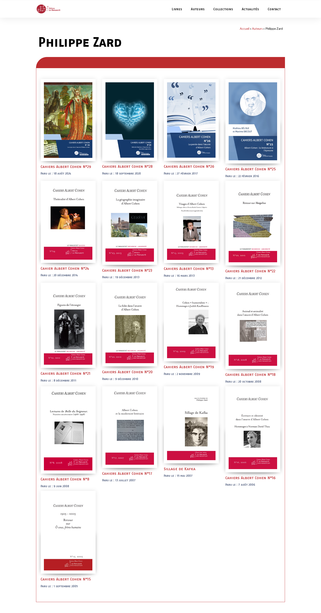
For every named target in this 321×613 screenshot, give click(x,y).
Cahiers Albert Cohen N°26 (189, 166)
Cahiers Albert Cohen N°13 (189, 268)
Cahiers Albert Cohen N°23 (127, 270)
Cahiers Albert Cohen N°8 (65, 479)
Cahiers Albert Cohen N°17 (127, 473)
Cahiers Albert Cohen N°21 (65, 373)
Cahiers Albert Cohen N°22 (250, 271)
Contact (274, 9)
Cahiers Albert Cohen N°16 (250, 477)
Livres (177, 9)
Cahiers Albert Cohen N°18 (250, 374)
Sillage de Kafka (179, 468)
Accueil (244, 28)
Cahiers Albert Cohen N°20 (127, 372)
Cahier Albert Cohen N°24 (65, 268)
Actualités (250, 9)
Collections (223, 9)
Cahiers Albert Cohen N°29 (66, 166)
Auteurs (198, 9)
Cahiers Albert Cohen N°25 (250, 169)
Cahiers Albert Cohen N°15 (66, 579)
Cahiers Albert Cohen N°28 (127, 166)
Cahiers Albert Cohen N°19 (189, 366)
